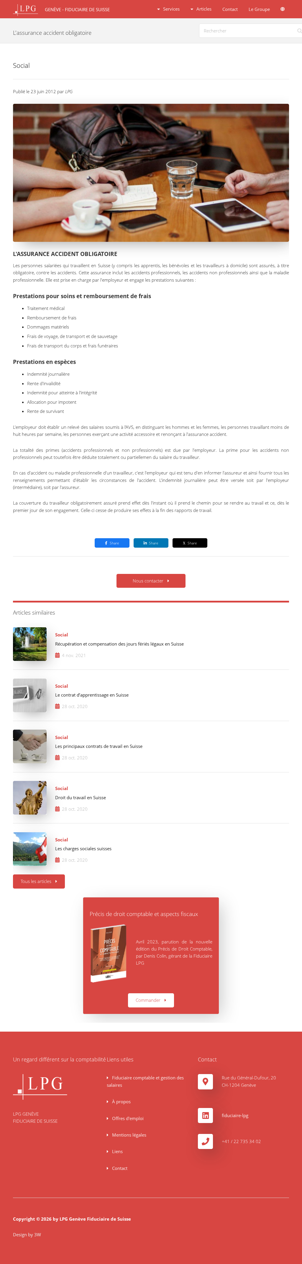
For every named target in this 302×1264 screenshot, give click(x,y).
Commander (148, 1000)
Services (171, 9)
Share (114, 543)
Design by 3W (27, 1234)
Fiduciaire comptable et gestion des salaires (145, 1081)
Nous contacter (148, 581)
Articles (203, 9)
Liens (117, 1151)
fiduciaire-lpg (235, 1115)
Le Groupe (259, 9)
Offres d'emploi (127, 1118)
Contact (230, 9)
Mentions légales (128, 1135)
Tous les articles (36, 881)
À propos (121, 1101)
